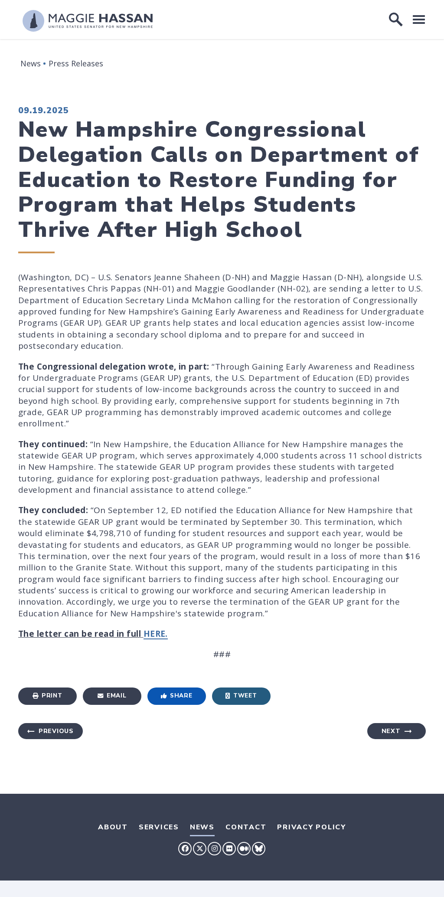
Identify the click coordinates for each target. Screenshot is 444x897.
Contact (245, 827)
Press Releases (76, 63)
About (113, 827)
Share (181, 695)
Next (391, 731)
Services (159, 827)
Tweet (245, 695)
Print (52, 695)
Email (116, 695)
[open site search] (396, 19)
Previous (56, 731)
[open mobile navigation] (419, 19)
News (30, 63)
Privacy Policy (311, 827)
